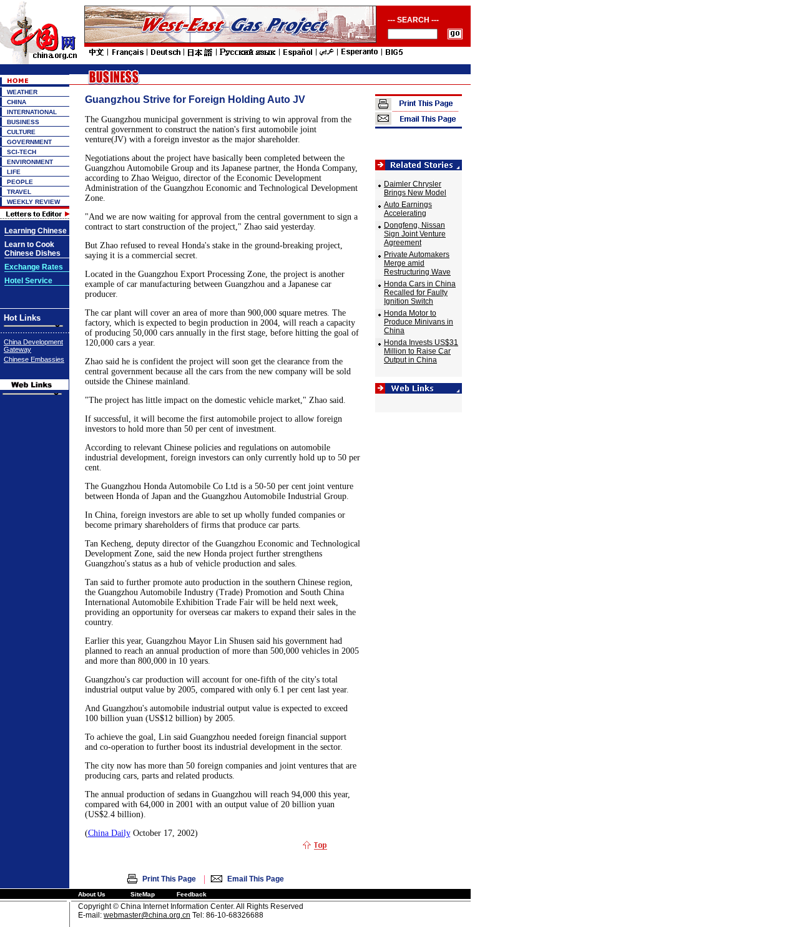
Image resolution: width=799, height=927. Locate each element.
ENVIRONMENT (30, 161)
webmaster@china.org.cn (147, 915)
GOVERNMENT (29, 141)
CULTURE (21, 132)
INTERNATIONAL (32, 112)
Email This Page (255, 879)
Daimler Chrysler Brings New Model (415, 188)
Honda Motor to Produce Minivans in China (418, 322)
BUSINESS (23, 122)
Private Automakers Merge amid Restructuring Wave (417, 263)
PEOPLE (20, 181)
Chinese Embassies (34, 359)
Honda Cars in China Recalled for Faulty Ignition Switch (420, 292)
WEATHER (22, 92)
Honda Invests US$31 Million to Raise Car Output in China (421, 351)
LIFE (14, 171)
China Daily (109, 833)
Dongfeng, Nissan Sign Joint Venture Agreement (415, 234)
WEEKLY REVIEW (33, 201)
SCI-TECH (21, 151)
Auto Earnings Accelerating (408, 209)
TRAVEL (19, 191)
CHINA (16, 102)
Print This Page (169, 879)
